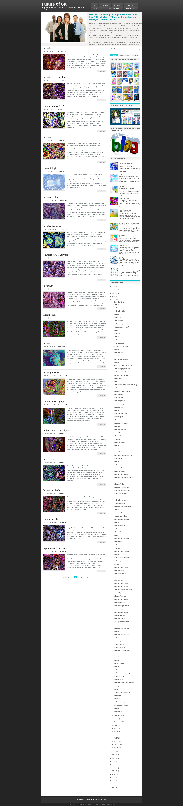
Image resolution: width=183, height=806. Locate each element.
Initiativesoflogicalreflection (121, 391)
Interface (121, 186)
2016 (114, 768)
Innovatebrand (117, 497)
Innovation (48, 459)
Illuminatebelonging (53, 401)
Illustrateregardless (119, 401)
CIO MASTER (118, 5)
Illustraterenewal (118, 481)
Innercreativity (123, 245)
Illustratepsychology (119, 641)
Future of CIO (55, 4)
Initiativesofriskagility (119, 570)
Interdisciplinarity (118, 663)
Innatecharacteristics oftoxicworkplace (125, 210)
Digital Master (131, 5)
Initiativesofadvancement (121, 628)
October (116, 719)
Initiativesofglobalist (119, 574)
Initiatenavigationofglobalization (123, 477)
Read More (102, 71)
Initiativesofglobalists (119, 618)
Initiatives (48, 48)
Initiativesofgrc (117, 532)
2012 (114, 780)
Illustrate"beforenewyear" (56, 254)
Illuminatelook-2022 (53, 106)
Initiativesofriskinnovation (121, 634)
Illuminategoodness (119, 397)
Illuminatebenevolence (120, 413)
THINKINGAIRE (105, 5)
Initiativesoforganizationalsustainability (125, 385)
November (117, 715)
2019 (114, 758)
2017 (114, 764)
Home (95, 5)
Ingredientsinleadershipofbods (122, 455)
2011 (114, 784)
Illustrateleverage (118, 577)
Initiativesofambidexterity (121, 487)
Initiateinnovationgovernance (122, 506)
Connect (135, 55)
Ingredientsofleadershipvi (121, 551)
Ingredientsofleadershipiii (121, 586)
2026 (114, 286)
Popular (114, 55)
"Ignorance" (122, 257)
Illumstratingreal (118, 417)
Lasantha (98, 804)
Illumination (49, 314)
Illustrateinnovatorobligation (121, 557)
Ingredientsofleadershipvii (121, 538)
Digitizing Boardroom (113, 8)
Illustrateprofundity (119, 647)
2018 (114, 761)
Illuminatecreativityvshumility (122, 490)
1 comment (61, 109)
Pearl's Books (124, 55)
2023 (114, 296)
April (115, 738)
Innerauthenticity (118, 449)
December (117, 302)
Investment (116, 698)
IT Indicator (122, 235)
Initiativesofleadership (54, 77)
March (116, 741)
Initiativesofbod (118, 436)
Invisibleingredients (119, 602)
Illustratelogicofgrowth (120, 493)
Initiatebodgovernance (120, 561)
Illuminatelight (117, 593)
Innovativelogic (118, 711)
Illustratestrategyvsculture (121, 606)
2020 (114, 755)
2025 (114, 290)
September (117, 722)
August (116, 725)
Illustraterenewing (118, 404)
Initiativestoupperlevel (120, 378)
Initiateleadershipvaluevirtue (121, 388)
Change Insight (130, 8)
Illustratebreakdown (119, 615)
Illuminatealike (51, 519)
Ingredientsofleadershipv (120, 567)
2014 (114, 774)
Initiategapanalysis (52, 225)
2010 (114, 787)
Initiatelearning (117, 541)
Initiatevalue (117, 695)
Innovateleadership (119, 625)
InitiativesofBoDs (118, 484)
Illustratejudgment (118, 679)
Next (86, 577)
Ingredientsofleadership (55, 548)
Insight (115, 381)
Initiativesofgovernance (120, 670)
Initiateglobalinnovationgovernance (123, 682)
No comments (62, 80)
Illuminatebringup (118, 433)
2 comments (62, 51)
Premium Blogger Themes (108, 804)
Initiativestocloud (124, 198)
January (116, 747)
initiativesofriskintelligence (57, 430)
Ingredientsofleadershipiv (121, 583)
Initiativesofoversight (119, 702)
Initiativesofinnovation (120, 442)
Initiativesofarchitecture (120, 372)
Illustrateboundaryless (120, 516)
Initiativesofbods (51, 197)
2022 (114, 299)
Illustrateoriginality (119, 676)
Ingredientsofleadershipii (120, 612)
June (115, 731)
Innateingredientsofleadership (122, 622)
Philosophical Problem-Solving (122, 365)
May (115, 735)
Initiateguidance (51, 372)
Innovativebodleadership (126, 163)
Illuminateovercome (119, 503)
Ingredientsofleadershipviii (121, 519)
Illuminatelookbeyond (119, 500)
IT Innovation (97, 8)
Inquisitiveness (118, 394)
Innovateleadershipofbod (120, 705)
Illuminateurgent (118, 458)
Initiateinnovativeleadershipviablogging (125, 673)
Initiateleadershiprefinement (121, 650)
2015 (114, 771)
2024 (114, 293)
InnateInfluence (123, 175)
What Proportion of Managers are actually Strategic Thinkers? (129, 224)
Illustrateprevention (119, 654)
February (117, 744)
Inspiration (116, 708)
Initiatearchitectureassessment (122, 590)
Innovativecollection (125, 269)
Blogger (104, 799)
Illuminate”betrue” (118, 452)
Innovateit (116, 564)
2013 (114, 777)
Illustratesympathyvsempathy (122, 692)
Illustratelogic (50, 168)
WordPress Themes (81, 804)
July (115, 728)
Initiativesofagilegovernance (121, 369)
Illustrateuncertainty (119, 525)
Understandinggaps (119, 609)
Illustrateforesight (118, 644)
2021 (114, 752)
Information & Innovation (120, 375)
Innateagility (117, 686)
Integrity (115, 689)
